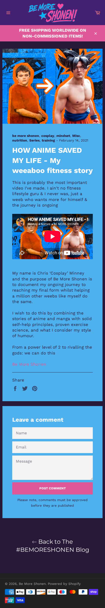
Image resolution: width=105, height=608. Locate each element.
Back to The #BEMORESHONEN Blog (52, 545)
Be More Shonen (29, 364)
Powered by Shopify (64, 584)
